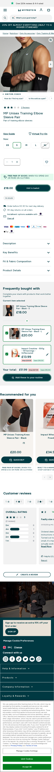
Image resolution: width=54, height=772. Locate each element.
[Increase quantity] (17, 162)
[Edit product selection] (47, 333)
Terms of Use (31, 746)
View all (10, 218)
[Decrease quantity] (7, 162)
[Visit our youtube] (32, 659)
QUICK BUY (18, 460)
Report (44, 560)
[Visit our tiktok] (19, 659)
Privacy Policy (16, 746)
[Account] (41, 10)
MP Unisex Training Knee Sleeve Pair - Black (17, 436)
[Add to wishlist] (46, 162)
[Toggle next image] (50, 64)
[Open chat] (39, 659)
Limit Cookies (27, 759)
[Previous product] (44, 477)
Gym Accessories (27, 33)
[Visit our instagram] (5, 659)
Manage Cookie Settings (27, 751)
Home (5, 33)
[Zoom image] (50, 40)
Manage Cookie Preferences (18, 641)
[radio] (7, 145)
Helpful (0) (49, 556)
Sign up (12, 632)
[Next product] (50, 477)
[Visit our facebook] (12, 659)
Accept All (26, 767)
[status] (12, 162)
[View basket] (48, 10)
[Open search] (5, 18)
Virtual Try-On (39, 134)
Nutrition (14, 33)
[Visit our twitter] (25, 659)
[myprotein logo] (27, 10)
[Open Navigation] (5, 10)
